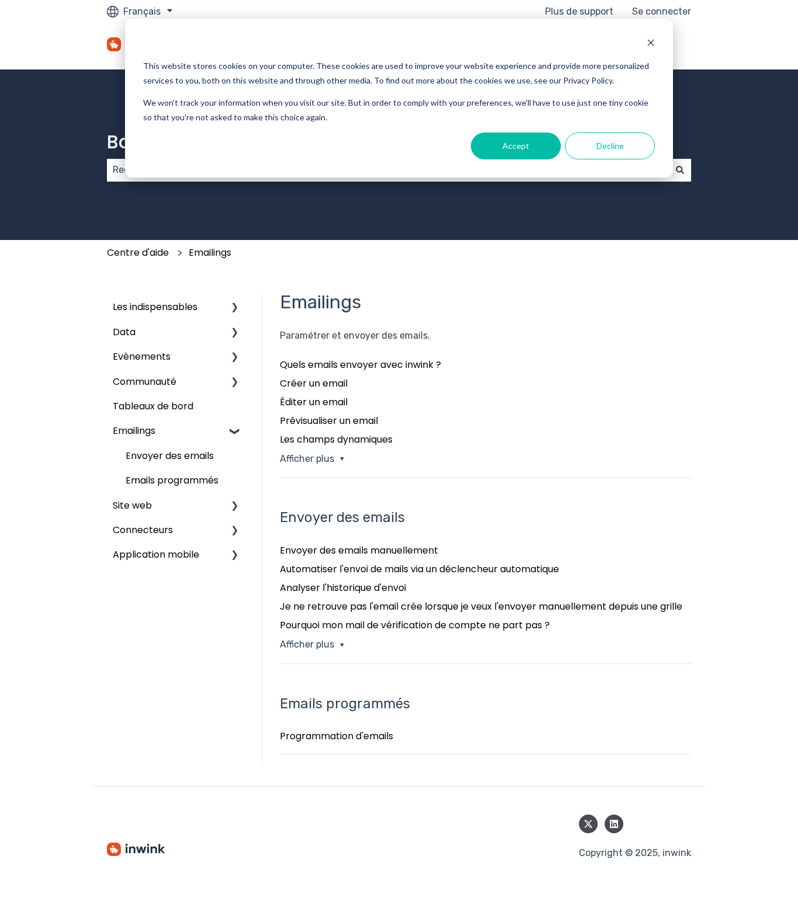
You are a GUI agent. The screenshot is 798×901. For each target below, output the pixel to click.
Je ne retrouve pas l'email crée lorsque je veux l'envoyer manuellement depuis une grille (481, 606)
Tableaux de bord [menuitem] (153, 406)
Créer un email (314, 383)
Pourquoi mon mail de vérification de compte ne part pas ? (415, 625)
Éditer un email (314, 402)
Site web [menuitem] (132, 505)
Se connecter (661, 11)
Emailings (210, 252)
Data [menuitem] (124, 332)
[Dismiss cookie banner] (651, 44)
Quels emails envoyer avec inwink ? (360, 364)
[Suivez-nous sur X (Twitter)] (588, 824)
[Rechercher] (680, 170)
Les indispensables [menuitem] (155, 307)
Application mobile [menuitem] (156, 554)
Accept (515, 146)
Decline (610, 146)
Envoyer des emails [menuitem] (170, 455)
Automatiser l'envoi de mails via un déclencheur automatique (419, 569)
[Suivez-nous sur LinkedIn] (614, 824)
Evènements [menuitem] (142, 356)
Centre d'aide (138, 252)
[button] (234, 308)
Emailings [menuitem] (134, 430)
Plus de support (579, 11)
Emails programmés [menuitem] (172, 480)
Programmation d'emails (336, 736)
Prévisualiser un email (329, 420)
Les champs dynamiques (336, 439)
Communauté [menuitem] (144, 381)
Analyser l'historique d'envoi (343, 587)
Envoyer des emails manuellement (359, 550)
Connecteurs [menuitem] (143, 530)
